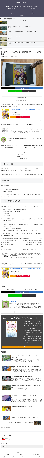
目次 (20, 152)
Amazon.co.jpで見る (22, 346)
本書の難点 (18, 156)
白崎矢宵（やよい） (14, 301)
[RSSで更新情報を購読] (17, 312)
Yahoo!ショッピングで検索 (25, 275)
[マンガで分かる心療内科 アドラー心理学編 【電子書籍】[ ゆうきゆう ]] (5, 114)
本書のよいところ (20, 154)
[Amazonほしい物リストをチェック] (13, 312)
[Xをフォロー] (10, 312)
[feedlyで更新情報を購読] (15, 312)
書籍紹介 (3, 286)
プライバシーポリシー (36, 454)
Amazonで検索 (13, 275)
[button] (29, 91)
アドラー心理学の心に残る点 (22, 158)
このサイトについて (7, 454)
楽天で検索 (18, 275)
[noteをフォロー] (12, 312)
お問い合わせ (22, 454)
